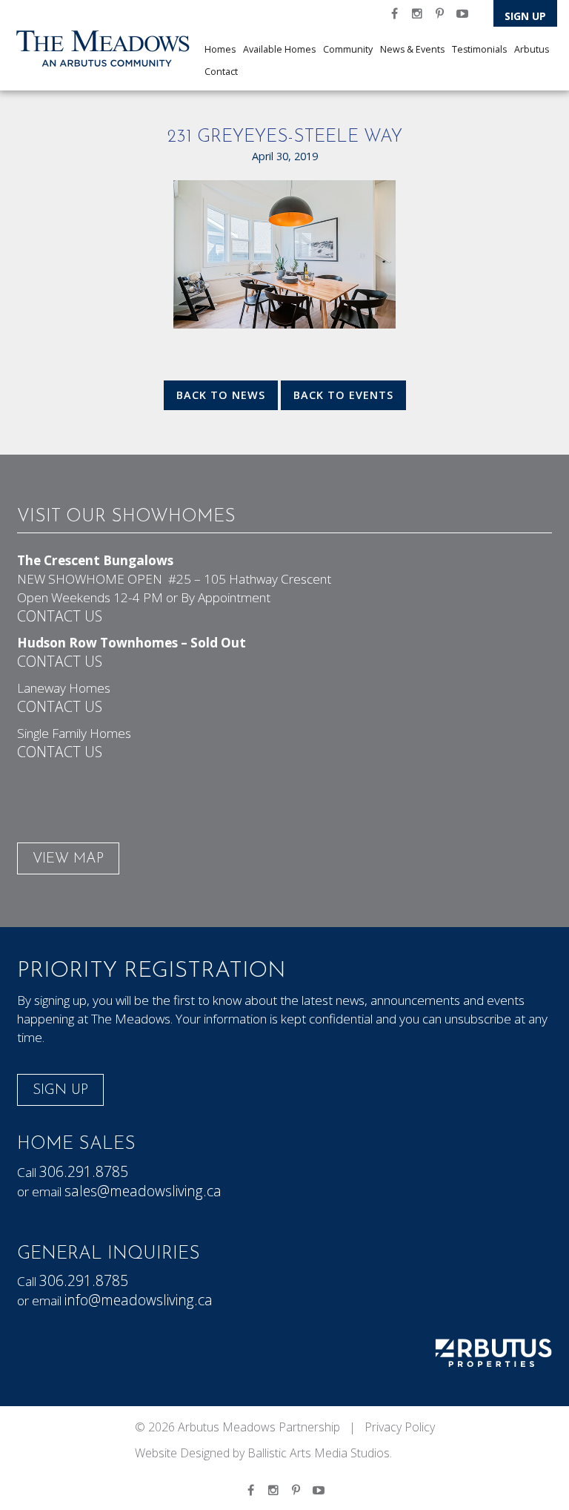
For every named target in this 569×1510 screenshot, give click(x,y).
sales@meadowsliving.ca (143, 1191)
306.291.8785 (83, 1171)
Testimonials (479, 49)
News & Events (412, 49)
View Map (68, 859)
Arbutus (531, 49)
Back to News (220, 395)
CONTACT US (59, 616)
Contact (221, 71)
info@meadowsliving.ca (138, 1300)
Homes (220, 49)
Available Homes (279, 49)
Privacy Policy (400, 1427)
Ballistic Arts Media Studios (318, 1453)
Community (348, 49)
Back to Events (343, 395)
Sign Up (525, 16)
